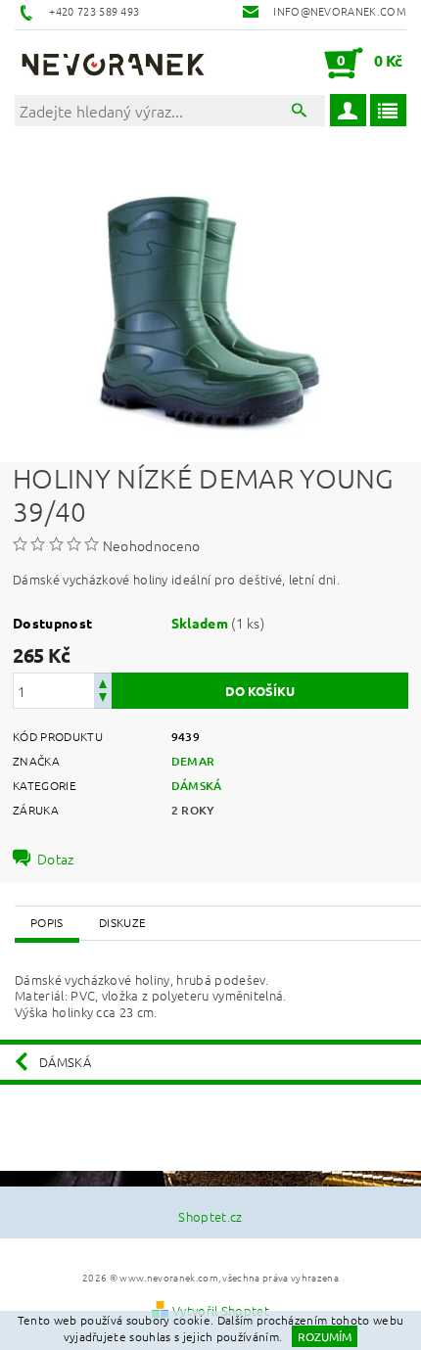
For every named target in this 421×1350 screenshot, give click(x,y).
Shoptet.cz (210, 1216)
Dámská (196, 785)
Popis (47, 922)
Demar (193, 761)
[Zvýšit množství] (103, 682)
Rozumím (324, 1336)
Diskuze (122, 922)
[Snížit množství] (103, 699)
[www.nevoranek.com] (112, 62)
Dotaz (55, 858)
